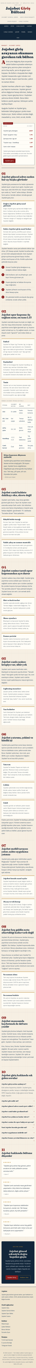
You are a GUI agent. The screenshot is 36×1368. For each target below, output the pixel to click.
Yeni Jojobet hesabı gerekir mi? (14, 1127)
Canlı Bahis (20, 26)
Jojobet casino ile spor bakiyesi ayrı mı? (18, 1122)
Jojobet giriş (9, 161)
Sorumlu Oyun (6, 1332)
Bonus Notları (6, 1329)
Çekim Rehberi (6, 1327)
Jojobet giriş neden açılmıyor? (14, 1084)
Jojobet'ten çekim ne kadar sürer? (15, 1117)
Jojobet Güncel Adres (8, 1311)
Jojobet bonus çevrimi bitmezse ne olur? (18, 1138)
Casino (29, 26)
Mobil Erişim (5, 1324)
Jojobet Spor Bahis (7, 1313)
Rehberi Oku (24, 1277)
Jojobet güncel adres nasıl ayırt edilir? (17, 1106)
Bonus (30, 32)
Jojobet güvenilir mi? (10, 1101)
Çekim (17, 32)
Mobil (24, 32)
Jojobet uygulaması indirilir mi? (14, 1133)
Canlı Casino (8, 32)
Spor (12, 26)
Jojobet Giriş (11, 1277)
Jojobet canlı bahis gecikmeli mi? (15, 1111)
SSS (18, 38)
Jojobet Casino (6, 1316)
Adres (6, 26)
